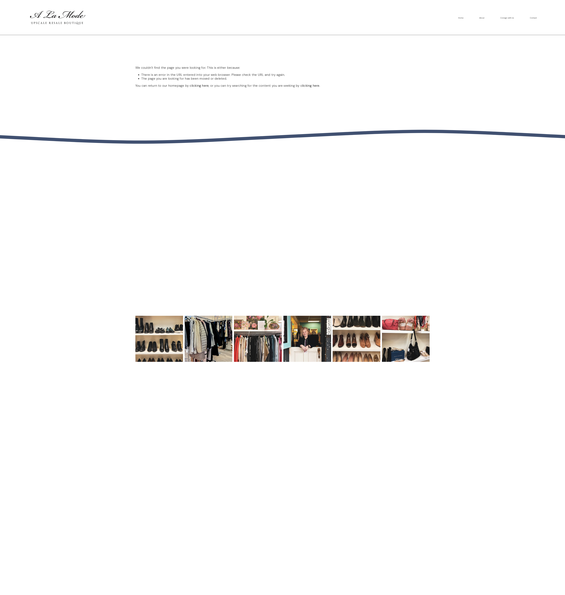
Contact (533, 18)
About (482, 18)
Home (460, 18)
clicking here (199, 85)
